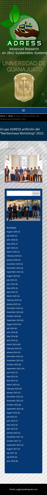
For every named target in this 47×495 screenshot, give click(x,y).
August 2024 (12, 324)
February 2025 (13, 300)
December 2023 (13, 356)
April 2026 (11, 248)
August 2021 (12, 449)
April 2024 (11, 340)
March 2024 (12, 344)
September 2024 (14, 320)
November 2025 (13, 268)
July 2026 (10, 235)
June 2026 (11, 239)
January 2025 (12, 304)
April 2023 (11, 380)
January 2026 (12, 260)
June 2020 (11, 461)
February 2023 (13, 388)
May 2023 (11, 376)
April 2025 (11, 292)
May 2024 (11, 336)
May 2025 (11, 288)
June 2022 (11, 421)
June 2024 (11, 332)
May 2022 (11, 425)
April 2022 (11, 428)
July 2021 (10, 453)
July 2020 (10, 457)
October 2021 (12, 441)
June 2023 (11, 372)
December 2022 (13, 396)
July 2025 (10, 280)
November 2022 (13, 400)
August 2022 (12, 412)
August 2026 (12, 231)
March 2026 (12, 252)
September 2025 (14, 272)
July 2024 (10, 328)
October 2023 (12, 364)
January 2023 (12, 392)
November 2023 (13, 360)
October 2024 (12, 316)
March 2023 (12, 384)
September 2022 (14, 408)
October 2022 (12, 404)
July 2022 (10, 416)
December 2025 (13, 264)
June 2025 (11, 284)
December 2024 (13, 308)
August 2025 (12, 276)
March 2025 (12, 296)
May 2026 (11, 244)
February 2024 (13, 348)
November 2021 (13, 437)
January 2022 (12, 433)
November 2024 (13, 312)
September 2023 (14, 368)
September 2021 (14, 445)
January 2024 (12, 352)
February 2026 (13, 256)
